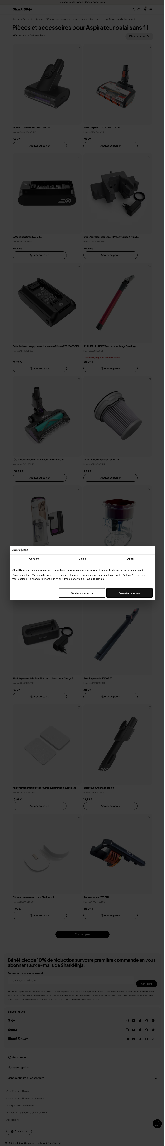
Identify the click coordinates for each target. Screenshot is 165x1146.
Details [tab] (83, 558)
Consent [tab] (34, 558)
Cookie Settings (80, 593)
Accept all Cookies (129, 593)
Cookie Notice (95, 579)
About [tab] (130, 558)
